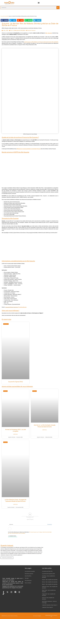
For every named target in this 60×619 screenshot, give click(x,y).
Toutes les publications (7, 557)
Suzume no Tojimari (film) (15, 381)
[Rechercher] (57, 7)
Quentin (52, 615)
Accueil (2, 16)
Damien (55, 615)
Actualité (6, 16)
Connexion (49, 524)
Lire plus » (15, 434)
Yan (51, 616)
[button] (38, 2)
